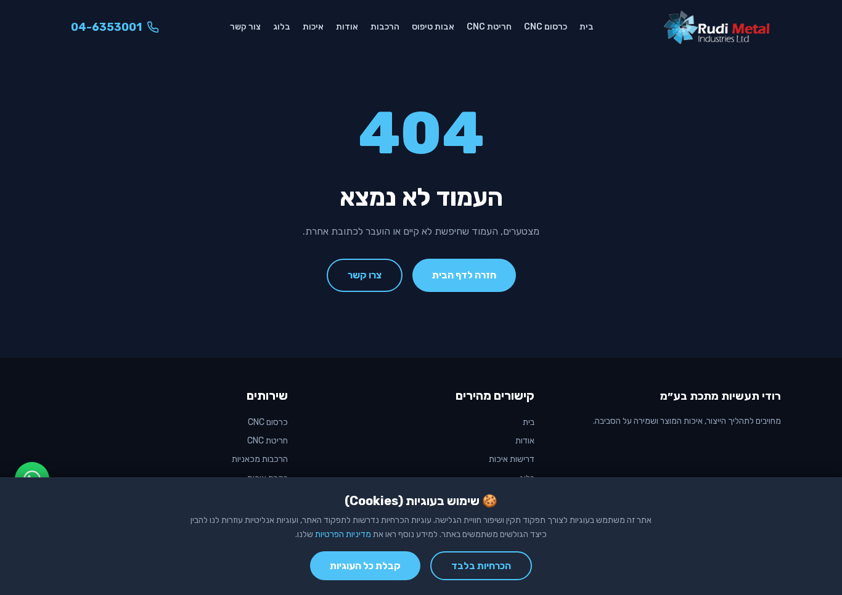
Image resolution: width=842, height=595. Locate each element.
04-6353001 (106, 27)
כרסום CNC (545, 27)
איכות (313, 27)
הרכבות (384, 27)
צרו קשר (365, 275)
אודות (347, 27)
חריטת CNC (489, 27)
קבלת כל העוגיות (365, 566)
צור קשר (245, 27)
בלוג (281, 27)
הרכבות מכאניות (260, 459)
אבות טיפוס (433, 27)
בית (586, 27)
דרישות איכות (511, 459)
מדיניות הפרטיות (343, 534)
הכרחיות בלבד (481, 566)
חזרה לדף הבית (464, 275)
